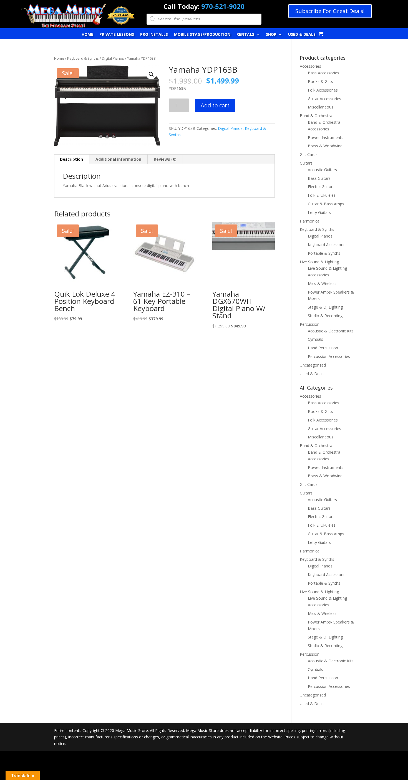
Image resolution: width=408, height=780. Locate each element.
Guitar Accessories (324, 98)
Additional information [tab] (118, 159)
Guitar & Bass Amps (326, 203)
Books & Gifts (320, 81)
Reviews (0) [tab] (165, 159)
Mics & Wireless (322, 283)
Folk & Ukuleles (322, 195)
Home (87, 34)
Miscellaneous (320, 107)
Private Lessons (116, 34)
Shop (271, 34)
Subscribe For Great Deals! (330, 11)
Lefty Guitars (319, 212)
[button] (151, 74)
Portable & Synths (324, 253)
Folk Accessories (323, 90)
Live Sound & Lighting (319, 261)
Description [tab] (71, 159)
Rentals (245, 34)
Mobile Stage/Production (202, 34)
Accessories (310, 66)
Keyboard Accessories (327, 244)
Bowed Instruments (325, 137)
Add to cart (215, 105)
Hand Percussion (323, 347)
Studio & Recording (325, 315)
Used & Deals (302, 34)
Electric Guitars (321, 186)
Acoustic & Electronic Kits (331, 331)
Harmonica (309, 221)
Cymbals (315, 339)
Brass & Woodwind (325, 145)
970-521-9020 (223, 6)
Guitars (306, 163)
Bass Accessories (323, 72)
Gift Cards (309, 154)
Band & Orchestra (316, 115)
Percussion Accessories (329, 356)
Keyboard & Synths (83, 58)
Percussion (309, 324)
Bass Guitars (319, 178)
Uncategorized (313, 365)
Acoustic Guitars (322, 169)
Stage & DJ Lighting (325, 307)
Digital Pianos (113, 58)
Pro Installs (154, 34)
